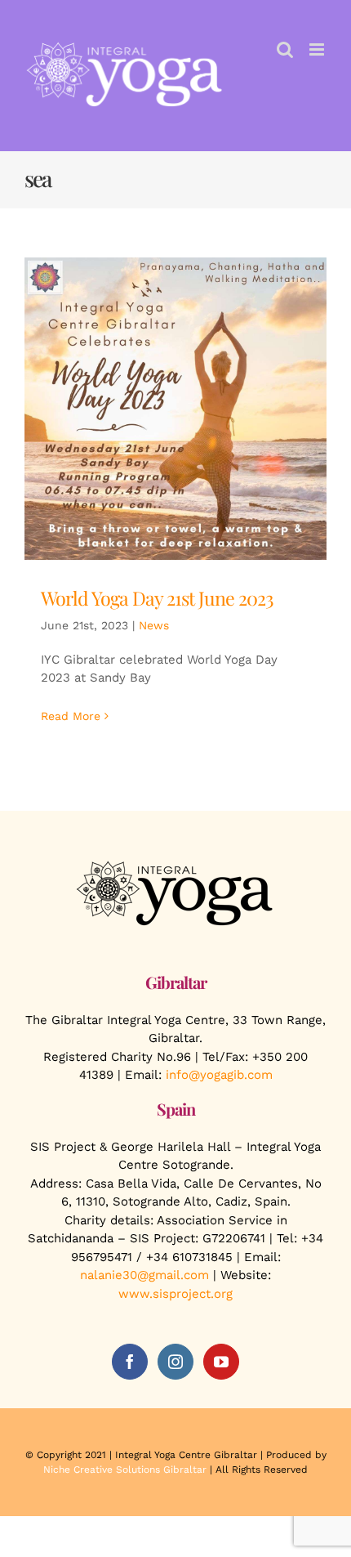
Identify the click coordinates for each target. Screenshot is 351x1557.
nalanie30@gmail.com (144, 1275)
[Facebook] (130, 1362)
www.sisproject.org (175, 1293)
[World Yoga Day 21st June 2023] (175, 408)
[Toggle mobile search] (285, 49)
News (154, 625)
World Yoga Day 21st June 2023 (157, 598)
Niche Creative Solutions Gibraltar (125, 1469)
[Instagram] (175, 1362)
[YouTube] (221, 1362)
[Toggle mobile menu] (318, 49)
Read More (70, 716)
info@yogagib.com (219, 1074)
